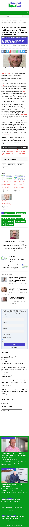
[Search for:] (15, 16)
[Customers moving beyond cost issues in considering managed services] (4, 299)
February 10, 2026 (7, 488)
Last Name (4, 328)
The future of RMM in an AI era (10, 499)
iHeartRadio (14, 153)
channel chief (6, 216)
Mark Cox (22, 283)
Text (5, 341)
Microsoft (6, 134)
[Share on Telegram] (21, 51)
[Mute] (21, 147)
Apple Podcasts (10, 151)
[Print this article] (14, 51)
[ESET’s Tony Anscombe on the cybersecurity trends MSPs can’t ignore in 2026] (14, 444)
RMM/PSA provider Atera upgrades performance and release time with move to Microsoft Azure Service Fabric (18, 279)
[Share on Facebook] (2, 51)
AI (13, 213)
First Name (4, 322)
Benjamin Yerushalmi (6, 85)
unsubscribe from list (14, 347)
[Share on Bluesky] (24, 51)
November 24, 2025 (7, 510)
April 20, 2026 (6, 45)
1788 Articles (21, 241)
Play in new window (11, 149)
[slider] (25, 147)
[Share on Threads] (26, 51)
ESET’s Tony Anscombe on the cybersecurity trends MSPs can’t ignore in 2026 (13, 455)
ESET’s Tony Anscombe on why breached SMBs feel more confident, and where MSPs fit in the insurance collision (14, 391)
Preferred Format (6, 337)
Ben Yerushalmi (21, 213)
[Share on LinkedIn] (7, 51)
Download (19, 149)
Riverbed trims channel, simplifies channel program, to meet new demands (6, 203)
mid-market (21, 218)
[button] (27, 13)
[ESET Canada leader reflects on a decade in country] (14, 475)
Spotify (18, 151)
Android (8, 153)
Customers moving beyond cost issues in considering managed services (17, 299)
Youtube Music (22, 153)
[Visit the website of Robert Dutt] (14, 251)
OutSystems (4, 72)
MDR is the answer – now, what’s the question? (12, 508)
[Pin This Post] (10, 51)
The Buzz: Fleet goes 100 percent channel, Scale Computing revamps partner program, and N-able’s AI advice (19, 185)
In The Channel (16, 216)
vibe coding (24, 114)
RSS (2, 154)
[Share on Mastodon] (19, 51)
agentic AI (11, 142)
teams (23, 91)
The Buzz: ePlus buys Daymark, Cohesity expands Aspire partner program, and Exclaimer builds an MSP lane (14, 369)
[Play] (3, 147)
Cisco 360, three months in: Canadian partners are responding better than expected (18, 289)
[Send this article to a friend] (12, 51)
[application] (14, 147)
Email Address (5, 317)
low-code (5, 218)
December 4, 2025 (7, 501)
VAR (3, 224)
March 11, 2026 (6, 459)
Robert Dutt (14, 45)
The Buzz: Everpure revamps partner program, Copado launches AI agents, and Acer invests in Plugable (6, 185)
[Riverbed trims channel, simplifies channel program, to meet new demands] (6, 197)
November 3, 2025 (7, 520)
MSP (4, 221)
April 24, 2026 (13, 292)
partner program (20, 221)
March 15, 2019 (13, 283)
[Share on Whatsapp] (17, 51)
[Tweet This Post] (5, 51)
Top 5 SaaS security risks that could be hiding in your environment (12, 517)
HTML (5, 339)
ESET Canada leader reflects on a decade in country (13, 485)
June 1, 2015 (13, 302)
